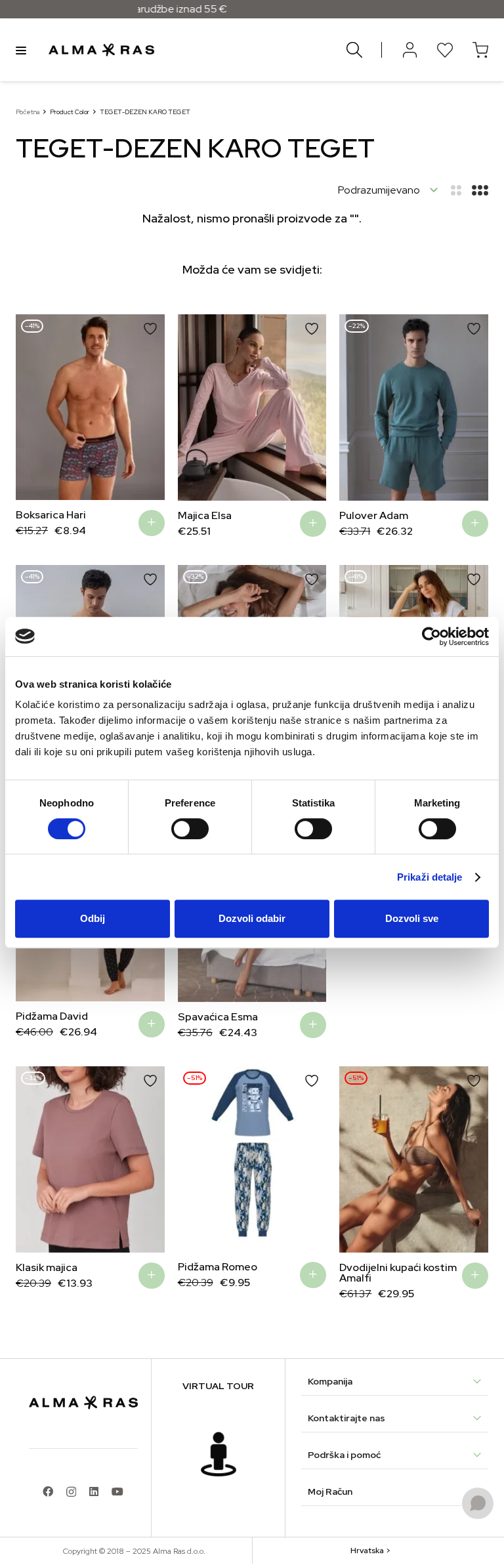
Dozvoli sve (411, 918)
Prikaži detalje (430, 877)
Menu (21, 50)
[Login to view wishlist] (445, 50)
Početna (27, 112)
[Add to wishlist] (150, 329)
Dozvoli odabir (252, 918)
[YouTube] (117, 1491)
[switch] (190, 828)
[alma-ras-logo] (101, 49)
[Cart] (480, 50)
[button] (151, 523)
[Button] (409, 50)
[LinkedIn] (93, 1491)
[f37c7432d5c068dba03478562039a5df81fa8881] (218, 1454)
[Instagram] (71, 1492)
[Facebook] (48, 1491)
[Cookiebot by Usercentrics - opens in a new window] (431, 636)
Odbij (92, 918)
